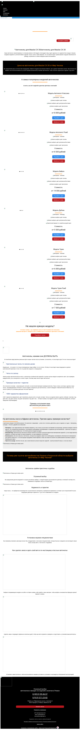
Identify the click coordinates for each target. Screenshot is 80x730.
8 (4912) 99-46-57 (65, 38)
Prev (10, 94)
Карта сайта (40, 724)
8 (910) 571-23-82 (40, 697)
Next (33, 94)
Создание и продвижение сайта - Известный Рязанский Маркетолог (38, 728)
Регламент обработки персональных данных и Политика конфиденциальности (40, 721)
